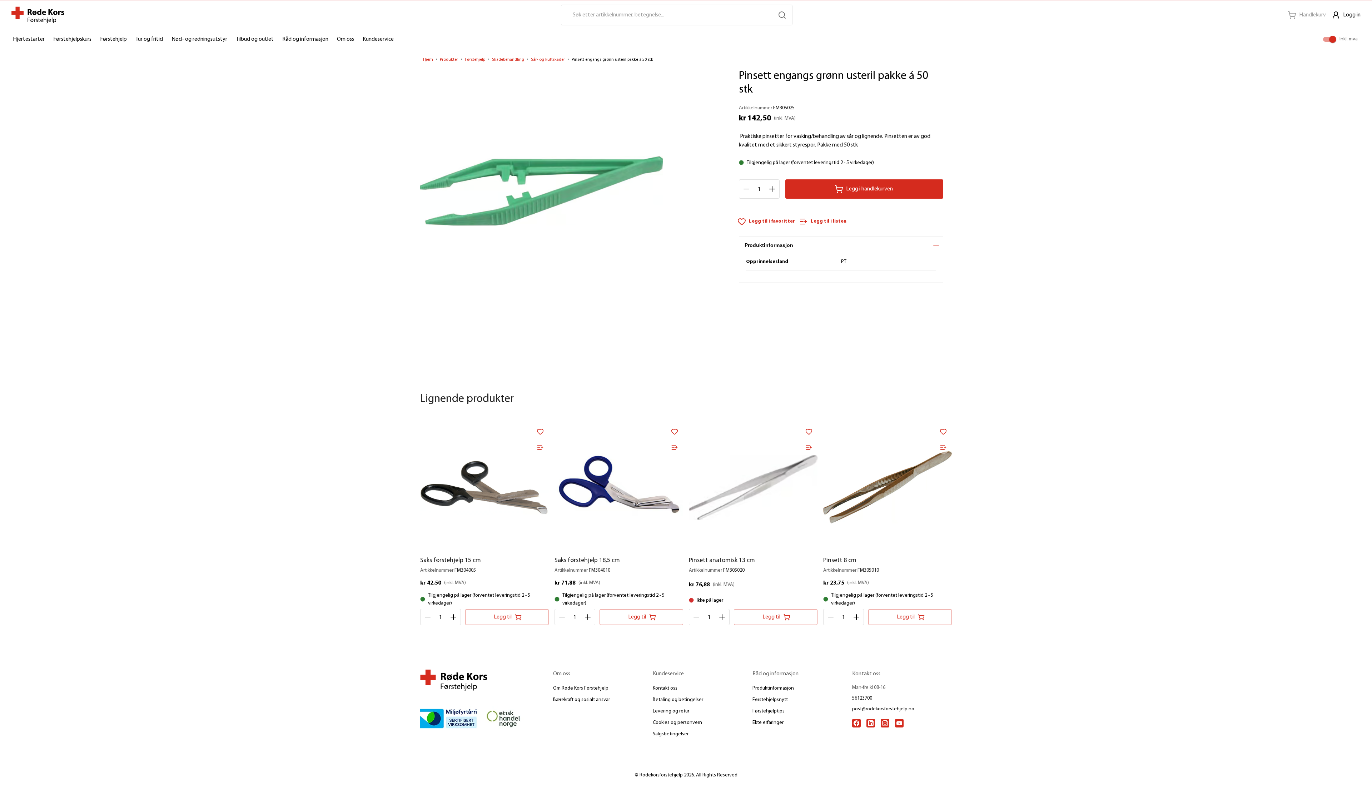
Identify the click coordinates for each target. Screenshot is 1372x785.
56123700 (862, 698)
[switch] (1332, 39)
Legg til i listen (828, 221)
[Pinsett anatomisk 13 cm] (753, 487)
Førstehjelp (113, 39)
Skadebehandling (508, 60)
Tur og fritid (149, 39)
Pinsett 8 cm (839, 560)
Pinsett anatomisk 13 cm (722, 560)
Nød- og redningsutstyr (199, 39)
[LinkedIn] (870, 723)
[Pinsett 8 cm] (887, 487)
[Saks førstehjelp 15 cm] (484, 487)
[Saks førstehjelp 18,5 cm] (619, 487)
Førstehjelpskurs (72, 39)
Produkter (449, 60)
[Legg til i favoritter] (540, 431)
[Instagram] (885, 723)
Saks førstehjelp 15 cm (450, 560)
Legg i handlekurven (869, 189)
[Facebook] (856, 723)
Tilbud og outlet (255, 39)
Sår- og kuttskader (548, 60)
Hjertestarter (29, 39)
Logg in (1352, 15)
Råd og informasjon (305, 39)
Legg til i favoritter (772, 221)
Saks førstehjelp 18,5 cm (587, 560)
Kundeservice (378, 39)
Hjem (428, 60)
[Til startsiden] (37, 15)
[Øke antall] (772, 189)
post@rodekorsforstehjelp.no (883, 709)
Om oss (345, 39)
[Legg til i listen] (540, 447)
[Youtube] (899, 723)
